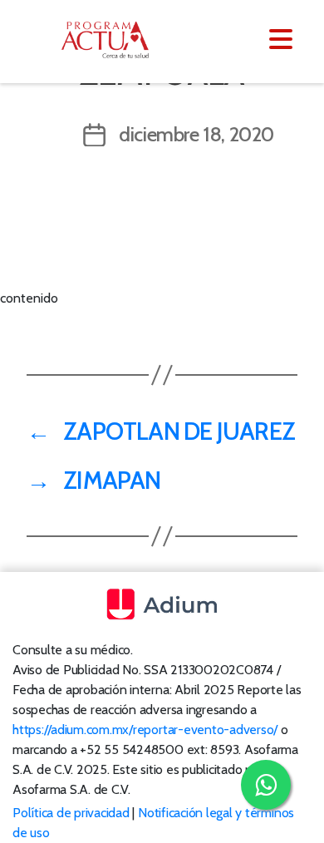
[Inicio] (114, 40)
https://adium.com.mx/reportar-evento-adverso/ (144, 729)
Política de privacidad (71, 813)
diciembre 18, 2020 (196, 134)
